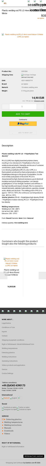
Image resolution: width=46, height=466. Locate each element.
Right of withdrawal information (13, 447)
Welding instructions (9, 357)
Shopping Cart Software (14, 463)
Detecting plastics (8, 352)
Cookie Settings (7, 373)
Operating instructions (10, 361)
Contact (4, 336)
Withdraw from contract (34, 456)
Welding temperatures (10, 348)
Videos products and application (13, 365)
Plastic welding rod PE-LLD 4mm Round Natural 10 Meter (11, 272)
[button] (5, 106)
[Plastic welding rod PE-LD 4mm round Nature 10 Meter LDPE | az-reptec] (23, 35)
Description (7, 145)
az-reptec (40, 18)
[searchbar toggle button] (31, 3)
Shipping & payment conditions (13, 340)
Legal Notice (6, 323)
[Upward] (39, 434)
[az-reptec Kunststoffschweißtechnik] (6, 3)
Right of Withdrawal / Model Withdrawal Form (18, 344)
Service (4, 369)
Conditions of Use (8, 327)
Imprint (4, 332)
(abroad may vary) (27, 77)
